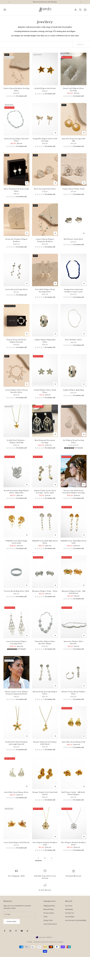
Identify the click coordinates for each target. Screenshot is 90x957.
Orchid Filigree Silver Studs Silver (45, 391)
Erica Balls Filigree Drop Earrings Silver (45, 290)
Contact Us (69, 913)
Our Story (68, 906)
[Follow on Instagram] (10, 931)
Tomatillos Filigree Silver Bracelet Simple (45, 642)
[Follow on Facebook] (5, 931)
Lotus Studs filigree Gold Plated (16, 842)
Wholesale (69, 909)
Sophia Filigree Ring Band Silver (45, 341)
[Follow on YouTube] (22, 931)
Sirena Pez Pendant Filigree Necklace (16, 240)
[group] (16, 96)
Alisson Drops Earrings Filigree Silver (45, 693)
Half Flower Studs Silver (73, 239)
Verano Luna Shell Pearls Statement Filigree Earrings (73, 492)
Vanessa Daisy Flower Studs (73, 189)
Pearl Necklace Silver (73, 340)
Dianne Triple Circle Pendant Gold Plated (45, 743)
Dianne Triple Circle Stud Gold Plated (44, 793)
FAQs (45, 917)
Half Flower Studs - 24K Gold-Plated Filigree (74, 793)
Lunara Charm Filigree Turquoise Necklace (45, 240)
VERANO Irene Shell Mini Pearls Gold (73, 542)
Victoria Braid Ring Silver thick (16, 591)
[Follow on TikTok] (27, 931)
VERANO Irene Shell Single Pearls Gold (16, 542)
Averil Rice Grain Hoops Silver (16, 792)
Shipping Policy (49, 906)
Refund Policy (49, 909)
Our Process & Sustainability (75, 920)
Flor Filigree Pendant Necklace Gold (45, 844)
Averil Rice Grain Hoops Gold (73, 742)
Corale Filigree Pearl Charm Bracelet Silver (16, 391)
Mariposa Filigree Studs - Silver (45, 591)
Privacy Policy (49, 913)
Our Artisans (69, 917)
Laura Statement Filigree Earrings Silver (16, 642)
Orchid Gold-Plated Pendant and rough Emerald (16, 743)
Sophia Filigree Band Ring (73, 390)
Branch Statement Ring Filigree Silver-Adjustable (16, 492)
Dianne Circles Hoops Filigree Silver (74, 693)
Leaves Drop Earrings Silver (16, 289)
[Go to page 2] (51, 858)
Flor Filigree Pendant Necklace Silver (73, 844)
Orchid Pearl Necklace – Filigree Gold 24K (16, 441)
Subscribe (12, 921)
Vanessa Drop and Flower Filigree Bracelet (16, 341)
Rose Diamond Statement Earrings (45, 441)
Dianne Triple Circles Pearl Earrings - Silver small (45, 492)
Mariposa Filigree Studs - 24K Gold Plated (73, 592)
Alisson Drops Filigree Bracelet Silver (16, 140)
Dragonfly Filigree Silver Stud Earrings (45, 140)
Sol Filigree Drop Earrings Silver (73, 441)
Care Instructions (50, 924)
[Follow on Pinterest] (16, 931)
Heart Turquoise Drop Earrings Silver (16, 190)
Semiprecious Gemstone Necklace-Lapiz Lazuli (73, 290)
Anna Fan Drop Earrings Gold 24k (73, 140)
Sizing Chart (48, 920)
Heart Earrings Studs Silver (45, 189)
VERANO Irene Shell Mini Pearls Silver (45, 542)
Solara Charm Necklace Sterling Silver (16, 89)
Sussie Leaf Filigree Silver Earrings (73, 89)
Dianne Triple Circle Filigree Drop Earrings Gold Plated (16, 693)
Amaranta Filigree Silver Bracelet (73, 642)
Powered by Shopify (56, 942)
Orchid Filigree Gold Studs (45, 88)
